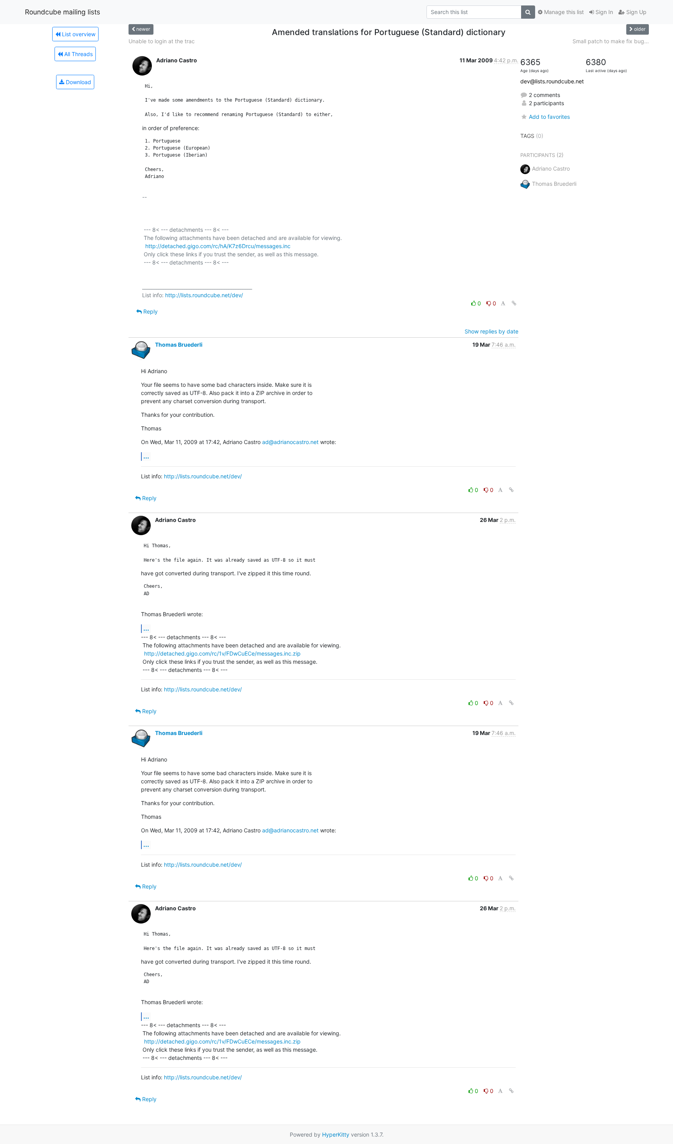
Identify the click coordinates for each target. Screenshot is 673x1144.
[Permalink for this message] (514, 303)
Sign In (603, 12)
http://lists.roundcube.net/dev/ (204, 295)
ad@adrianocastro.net (290, 442)
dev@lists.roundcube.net (552, 81)
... (146, 456)
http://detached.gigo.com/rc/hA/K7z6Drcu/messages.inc (218, 246)
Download (77, 82)
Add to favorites (549, 116)
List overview (77, 34)
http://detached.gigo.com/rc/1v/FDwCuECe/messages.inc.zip (222, 653)
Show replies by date (491, 331)
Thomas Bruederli (179, 344)
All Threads (78, 54)
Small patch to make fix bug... (611, 41)
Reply (150, 311)
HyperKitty (335, 1134)
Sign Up (636, 12)
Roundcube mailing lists (62, 12)
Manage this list (563, 12)
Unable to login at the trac (162, 41)
